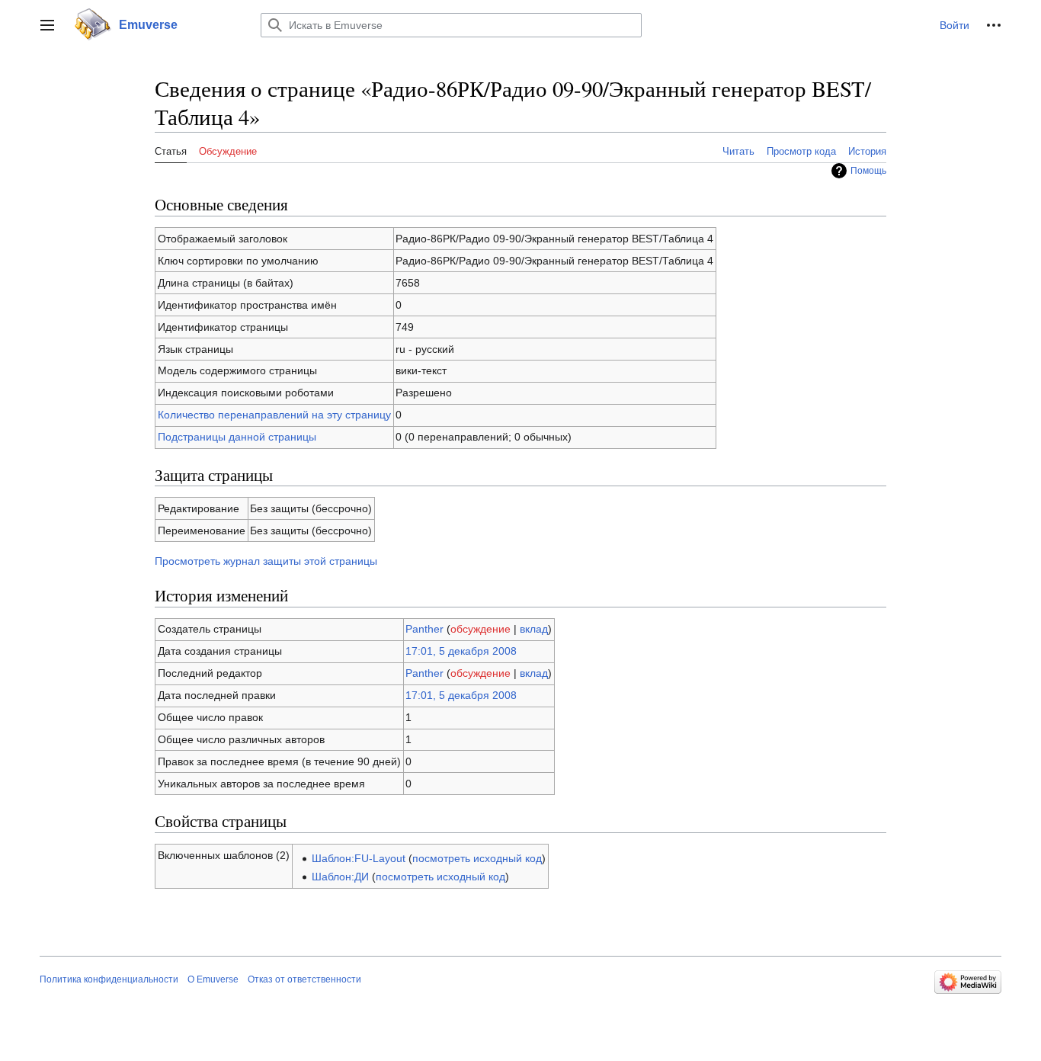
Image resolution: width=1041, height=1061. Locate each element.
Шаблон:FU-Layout (358, 858)
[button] (47, 25)
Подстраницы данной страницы (237, 437)
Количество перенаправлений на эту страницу (274, 415)
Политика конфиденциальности (109, 979)
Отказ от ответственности (304, 979)
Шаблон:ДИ (340, 876)
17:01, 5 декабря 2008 (461, 651)
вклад (534, 629)
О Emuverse (213, 979)
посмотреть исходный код (477, 858)
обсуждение (480, 629)
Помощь (868, 170)
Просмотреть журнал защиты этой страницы (266, 561)
